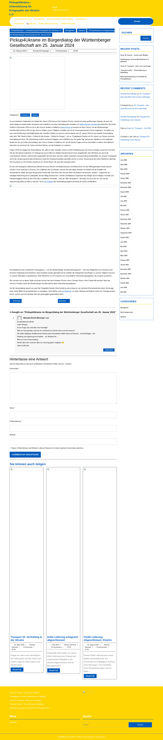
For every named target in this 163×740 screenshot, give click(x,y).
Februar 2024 (124, 260)
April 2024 (123, 251)
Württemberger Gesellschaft (89, 124)
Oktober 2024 (124, 228)
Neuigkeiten (39, 19)
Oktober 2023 (124, 278)
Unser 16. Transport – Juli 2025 (139, 128)
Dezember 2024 (125, 219)
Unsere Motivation (23, 19)
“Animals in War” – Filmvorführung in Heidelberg (133, 71)
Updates (81, 30)
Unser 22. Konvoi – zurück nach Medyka (134, 55)
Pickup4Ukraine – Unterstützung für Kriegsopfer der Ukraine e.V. (36, 30)
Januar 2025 (124, 214)
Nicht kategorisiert (126, 312)
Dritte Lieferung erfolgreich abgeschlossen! (62, 638)
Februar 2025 (124, 210)
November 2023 (125, 274)
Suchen (127, 32)
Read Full (18, 670)
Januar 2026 (124, 178)
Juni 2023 (123, 287)
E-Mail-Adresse (16, 421)
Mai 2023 (123, 292)
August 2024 (124, 237)
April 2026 (123, 164)
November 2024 (125, 224)
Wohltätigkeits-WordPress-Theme (70, 737)
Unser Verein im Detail (48, 24)
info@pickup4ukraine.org (60, 10)
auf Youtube (48, 182)
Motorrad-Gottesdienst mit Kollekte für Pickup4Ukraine (133, 78)
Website (13, 435)
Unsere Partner (68, 24)
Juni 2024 (123, 242)
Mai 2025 (123, 205)
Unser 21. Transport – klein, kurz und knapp (135, 66)
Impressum (19, 24)
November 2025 (125, 187)
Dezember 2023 (125, 269)
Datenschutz (81, 19)
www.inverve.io (66, 127)
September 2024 (125, 233)
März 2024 (123, 255)
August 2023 (124, 283)
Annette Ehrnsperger (128, 94)
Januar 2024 (124, 265)
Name (12, 408)
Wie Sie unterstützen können (60, 19)
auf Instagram (67, 291)
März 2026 (123, 169)
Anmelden (13, 722)
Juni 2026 (123, 160)
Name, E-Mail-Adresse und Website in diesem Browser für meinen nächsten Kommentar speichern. (48, 448)
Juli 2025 (123, 196)
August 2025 (124, 192)
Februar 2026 (124, 174)
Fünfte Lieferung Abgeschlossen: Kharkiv (98, 638)
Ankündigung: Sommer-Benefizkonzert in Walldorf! (134, 60)
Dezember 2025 (125, 183)
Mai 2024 (123, 246)
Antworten (109, 350)
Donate (137, 21)
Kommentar (14, 368)
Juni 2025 (123, 201)
